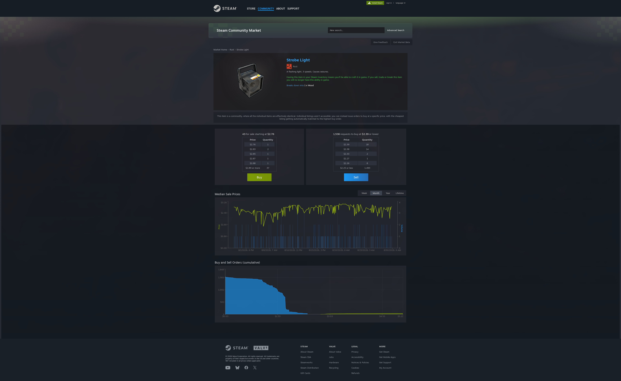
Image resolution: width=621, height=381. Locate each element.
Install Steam (377, 3)
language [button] (399, 3)
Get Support (385, 362)
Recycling (333, 367)
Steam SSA (305, 357)
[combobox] (356, 30)
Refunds (355, 373)
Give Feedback (380, 42)
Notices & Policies (360, 362)
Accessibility (357, 357)
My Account (385, 367)
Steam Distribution (309, 367)
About (280, 8)
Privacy (354, 351)
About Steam (306, 351)
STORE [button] (251, 8)
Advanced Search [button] (395, 30)
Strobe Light (243, 49)
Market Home (220, 49)
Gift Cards (305, 373)
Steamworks (306, 362)
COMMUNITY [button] (266, 8)
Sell (356, 177)
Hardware (334, 362)
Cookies (355, 367)
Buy (259, 177)
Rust (232, 49)
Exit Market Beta (401, 42)
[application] (310, 227)
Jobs (331, 357)
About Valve (335, 351)
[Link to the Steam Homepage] (227, 9)
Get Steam (384, 351)
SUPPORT (293, 8)
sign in (389, 3)
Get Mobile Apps (387, 357)
